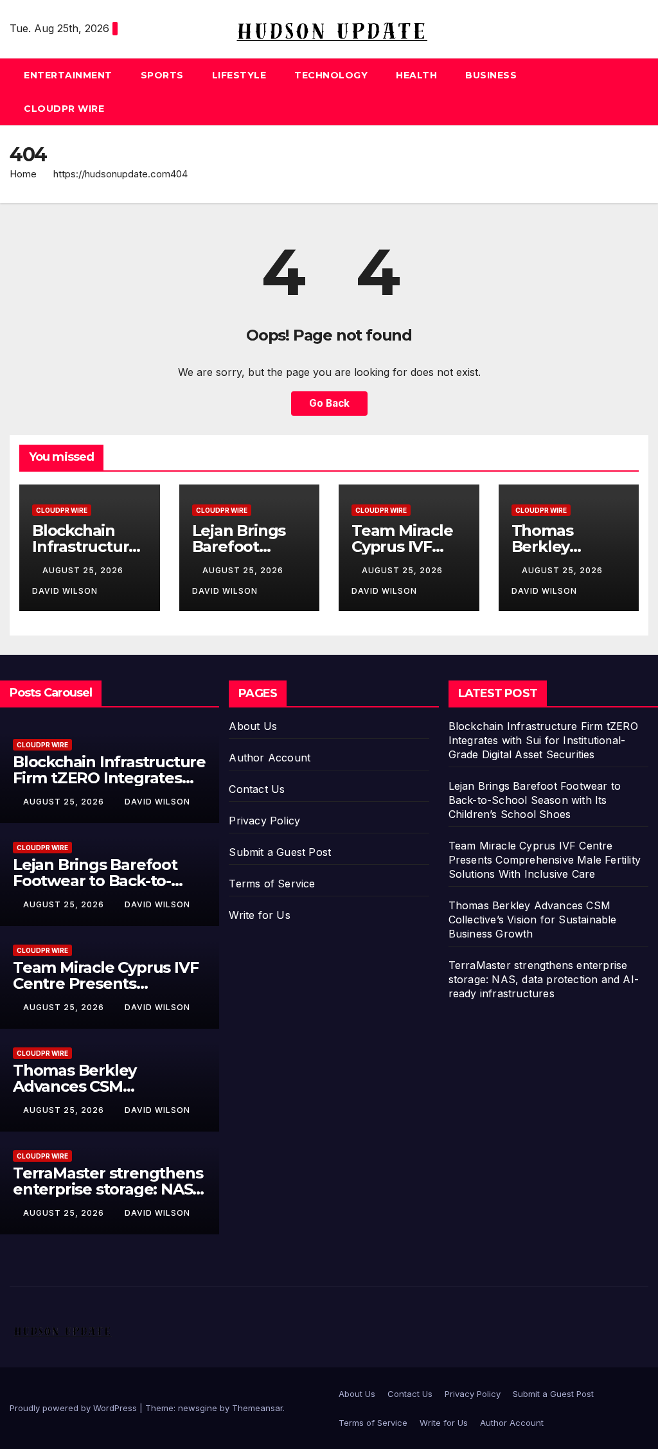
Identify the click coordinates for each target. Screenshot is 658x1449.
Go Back (329, 403)
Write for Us (259, 915)
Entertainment (68, 75)
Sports (162, 75)
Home (23, 174)
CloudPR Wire (64, 108)
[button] (639, 91)
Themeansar (257, 1408)
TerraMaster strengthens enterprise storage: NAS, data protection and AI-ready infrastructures (544, 979)
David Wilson (157, 801)
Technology (331, 75)
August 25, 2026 (84, 570)
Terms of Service (272, 883)
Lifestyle (239, 75)
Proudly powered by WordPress (74, 1408)
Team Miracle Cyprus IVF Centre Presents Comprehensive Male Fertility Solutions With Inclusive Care (545, 859)
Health (416, 75)
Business (491, 75)
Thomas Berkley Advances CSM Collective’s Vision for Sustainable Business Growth (533, 919)
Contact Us (257, 789)
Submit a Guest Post (280, 852)
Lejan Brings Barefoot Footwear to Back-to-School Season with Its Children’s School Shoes (535, 800)
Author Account (269, 757)
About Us (253, 726)
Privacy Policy (264, 820)
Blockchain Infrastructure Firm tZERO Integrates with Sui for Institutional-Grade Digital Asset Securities (543, 740)
